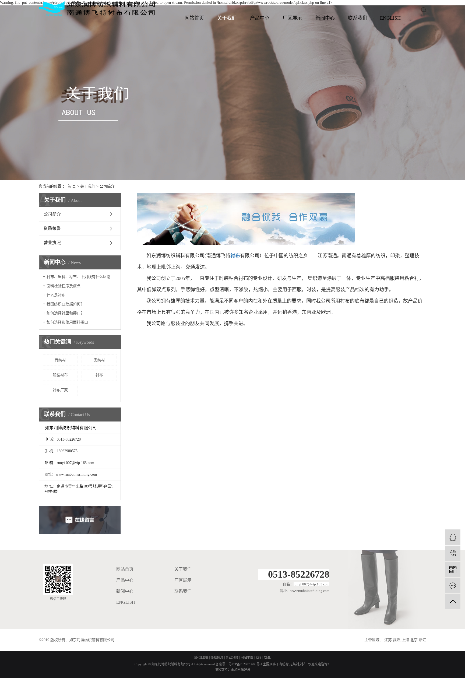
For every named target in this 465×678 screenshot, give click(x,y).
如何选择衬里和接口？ (65, 313)
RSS (259, 657)
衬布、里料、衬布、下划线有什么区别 (79, 277)
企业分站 (232, 657)
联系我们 (357, 18)
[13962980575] (452, 553)
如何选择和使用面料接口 (67, 322)
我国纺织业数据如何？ (65, 304)
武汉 (396, 640)
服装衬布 (60, 375)
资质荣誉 (52, 228)
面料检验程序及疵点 (63, 286)
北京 (414, 640)
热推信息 (216, 657)
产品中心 (259, 18)
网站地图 (247, 657)
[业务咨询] (452, 537)
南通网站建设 (240, 670)
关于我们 (227, 18)
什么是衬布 (56, 295)
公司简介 (52, 214)
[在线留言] (452, 585)
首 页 (71, 186)
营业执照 (52, 242)
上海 (405, 640)
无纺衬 (99, 360)
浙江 (422, 640)
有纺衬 (60, 360)
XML (267, 657)
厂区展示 (292, 18)
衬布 (99, 375)
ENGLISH (390, 18)
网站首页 (194, 18)
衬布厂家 (60, 390)
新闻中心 (325, 18)
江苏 (388, 640)
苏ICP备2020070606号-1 (245, 664)
